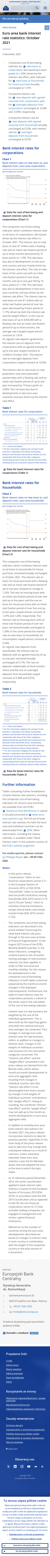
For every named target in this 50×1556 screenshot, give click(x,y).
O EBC (9, 1361)
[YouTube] (29, 1466)
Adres (9, 1382)
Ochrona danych (14, 1426)
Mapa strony (13, 1449)
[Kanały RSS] (42, 1466)
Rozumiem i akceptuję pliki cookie (26, 1545)
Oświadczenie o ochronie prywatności (25, 1430)
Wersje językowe (14, 1442)
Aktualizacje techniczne (18, 1405)
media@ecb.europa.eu (25, 1312)
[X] (8, 1466)
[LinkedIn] (15, 1466)
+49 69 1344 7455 (22, 1306)
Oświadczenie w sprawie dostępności (25, 1438)
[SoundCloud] (35, 1466)
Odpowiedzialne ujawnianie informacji (25, 1409)
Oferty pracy (12, 1365)
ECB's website (14, 846)
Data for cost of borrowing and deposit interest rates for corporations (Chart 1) (22, 216)
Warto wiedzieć (14, 1369)
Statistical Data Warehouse (21, 811)
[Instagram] (22, 1466)
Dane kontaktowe (15, 1378)
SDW (29, 830)
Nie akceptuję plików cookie (27, 1551)
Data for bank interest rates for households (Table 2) (23, 773)
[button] (45, 3)
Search (37, 8)
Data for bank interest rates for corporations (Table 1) (23, 471)
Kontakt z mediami (17, 1333)
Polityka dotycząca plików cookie (22, 1434)
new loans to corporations (24, 68)
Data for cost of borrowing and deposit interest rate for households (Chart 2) (23, 551)
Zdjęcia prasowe (14, 1374)
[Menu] (45, 8)
